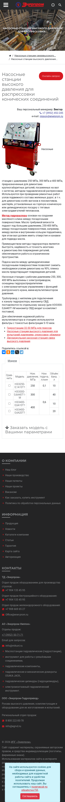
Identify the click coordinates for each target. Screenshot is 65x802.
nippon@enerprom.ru (51, 116)
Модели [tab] (12, 360)
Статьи (9, 540)
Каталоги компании (17, 534)
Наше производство (17, 475)
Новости (10, 529)
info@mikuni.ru (14, 645)
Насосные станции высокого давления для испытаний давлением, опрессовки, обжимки (33, 333)
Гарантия (10, 545)
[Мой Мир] (13, 352)
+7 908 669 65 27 (15, 609)
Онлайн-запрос (51, 76)
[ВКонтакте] (4, 352)
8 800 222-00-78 (15, 720)
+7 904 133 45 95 (15, 590)
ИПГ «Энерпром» (21, 741)
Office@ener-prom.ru (17, 614)
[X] (17, 352)
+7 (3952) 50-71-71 (12, 634)
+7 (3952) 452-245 (52, 112)
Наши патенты (13, 480)
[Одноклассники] (8, 352)
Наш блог (10, 469)
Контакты (11, 568)
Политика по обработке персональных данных (33, 503)
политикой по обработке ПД (34, 788)
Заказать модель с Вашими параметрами (28, 429)
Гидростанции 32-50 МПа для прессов (29, 328)
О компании (14, 461)
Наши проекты (14, 486)
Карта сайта (12, 551)
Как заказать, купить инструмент (25, 497)
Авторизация (13, 556)
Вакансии (11, 492)
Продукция (11, 523)
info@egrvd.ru (13, 726)
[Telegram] (21, 352)
